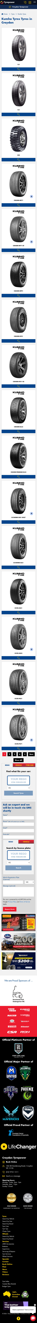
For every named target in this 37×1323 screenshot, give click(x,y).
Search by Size (7, 1221)
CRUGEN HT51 (18, 336)
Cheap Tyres (6, 1231)
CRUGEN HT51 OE (18, 381)
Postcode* (6, 834)
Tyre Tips (5, 1229)
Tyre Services (6, 1254)
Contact (5, 1262)
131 (18, 110)
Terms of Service (25, 902)
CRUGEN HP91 (18, 291)
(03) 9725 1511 (12, 1172)
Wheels (5, 1234)
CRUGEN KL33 (18, 427)
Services (5, 1241)
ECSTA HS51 (18, 608)
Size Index (5, 1281)
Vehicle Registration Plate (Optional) (11, 878)
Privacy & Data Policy (13, 1313)
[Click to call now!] (25, 2)
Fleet (4, 1267)
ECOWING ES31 (18, 563)
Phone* (13, 821)
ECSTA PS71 (18, 744)
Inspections (5, 1249)
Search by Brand (7, 1224)
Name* (5, 815)
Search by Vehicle (8, 1219)
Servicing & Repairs (8, 1251)
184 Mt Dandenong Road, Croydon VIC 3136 (19, 1167)
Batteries (5, 1246)
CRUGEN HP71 (18, 200)
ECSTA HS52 (18, 653)
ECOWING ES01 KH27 (18, 517)
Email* (5, 828)
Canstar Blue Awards (9, 1284)
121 (18, 64)
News (4, 1269)
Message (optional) (9, 886)
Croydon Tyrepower (20, 7)
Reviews (5, 1274)
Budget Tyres (6, 1286)
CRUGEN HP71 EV (18, 246)
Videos (5, 1272)
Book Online (7, 1264)
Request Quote (10, 909)
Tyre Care (5, 1226)
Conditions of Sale (25, 1313)
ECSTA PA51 (18, 698)
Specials (5, 1259)
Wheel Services (7, 1256)
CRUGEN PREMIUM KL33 (18, 472)
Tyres (4, 1216)
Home (5, 14)
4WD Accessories (8, 1244)
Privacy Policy (12, 902)
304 (18, 155)
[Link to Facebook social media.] (18, 1318)
